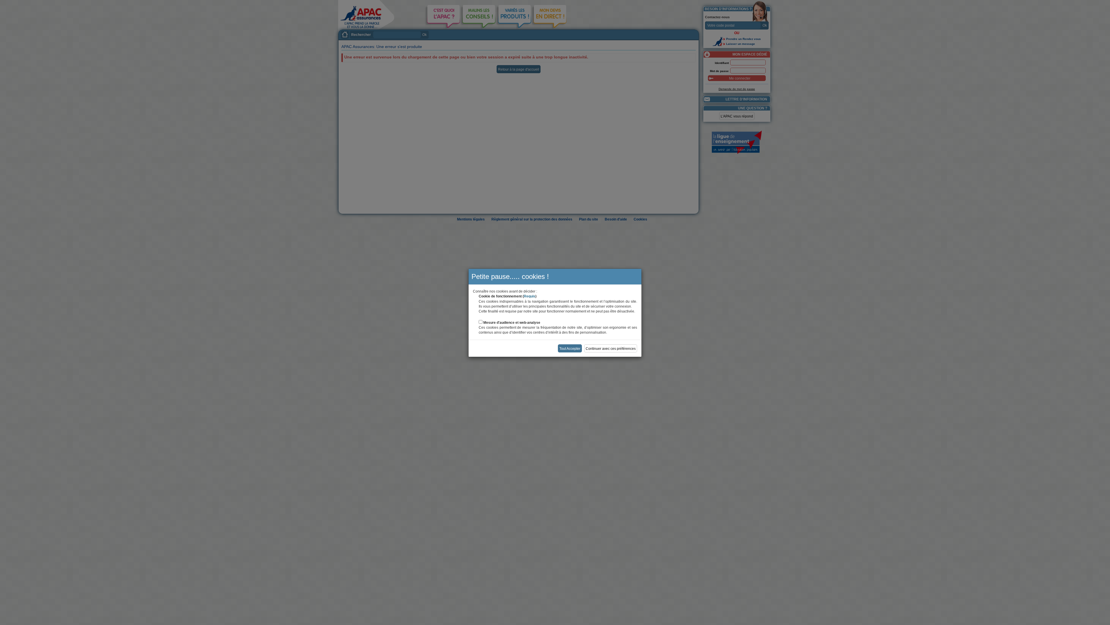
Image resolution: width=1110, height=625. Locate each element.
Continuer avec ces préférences (611, 349)
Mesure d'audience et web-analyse (511, 323)
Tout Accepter (569, 349)
